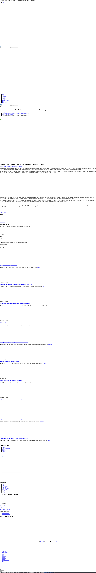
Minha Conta (4, 102)
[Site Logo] (44, 45)
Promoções (4, 96)
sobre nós (4, 98)
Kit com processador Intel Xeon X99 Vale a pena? (9, 361)
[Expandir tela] (1, 570)
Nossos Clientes (5, 486)
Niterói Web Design (16, 547)
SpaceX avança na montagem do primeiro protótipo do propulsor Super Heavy (15, 303)
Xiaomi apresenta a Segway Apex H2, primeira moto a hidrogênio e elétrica (14, 342)
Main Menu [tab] (4, 551)
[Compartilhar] (2, 570)
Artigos (3, 447)
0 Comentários (19, 166)
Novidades (4, 450)
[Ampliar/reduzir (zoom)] (0, 570)
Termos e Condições (5, 513)
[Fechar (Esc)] (3, 570)
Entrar (3, 2)
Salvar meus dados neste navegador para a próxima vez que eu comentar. (14, 242)
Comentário (2, 234)
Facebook (1, 212)
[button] (1, 46)
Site (0, 240)
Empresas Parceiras (5, 100)
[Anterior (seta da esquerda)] (0, 571)
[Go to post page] (12, 281)
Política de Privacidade (6, 514)
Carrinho (3, 490)
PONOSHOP (3, 166)
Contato (3, 99)
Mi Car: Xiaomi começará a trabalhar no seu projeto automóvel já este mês (14, 438)
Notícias (15, 166)
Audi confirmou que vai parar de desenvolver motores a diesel (11, 399)
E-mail (1, 238)
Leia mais (38, 267)
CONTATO (2, 507)
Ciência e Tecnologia (10, 166)
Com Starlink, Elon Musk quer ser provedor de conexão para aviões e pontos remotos (16, 284)
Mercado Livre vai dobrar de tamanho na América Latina (11, 380)
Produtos (3, 451)
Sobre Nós (4, 487)
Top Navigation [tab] (5, 552)
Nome (1, 236)
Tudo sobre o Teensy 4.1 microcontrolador (8, 322)
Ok (45, 572)
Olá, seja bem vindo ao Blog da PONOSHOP (8, 265)
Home (3, 94)
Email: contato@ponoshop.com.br (6, 505)
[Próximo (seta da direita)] (1, 571)
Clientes (3, 97)
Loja (3, 95)
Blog (3, 101)
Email (5, 212)
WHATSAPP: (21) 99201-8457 (5, 509)
